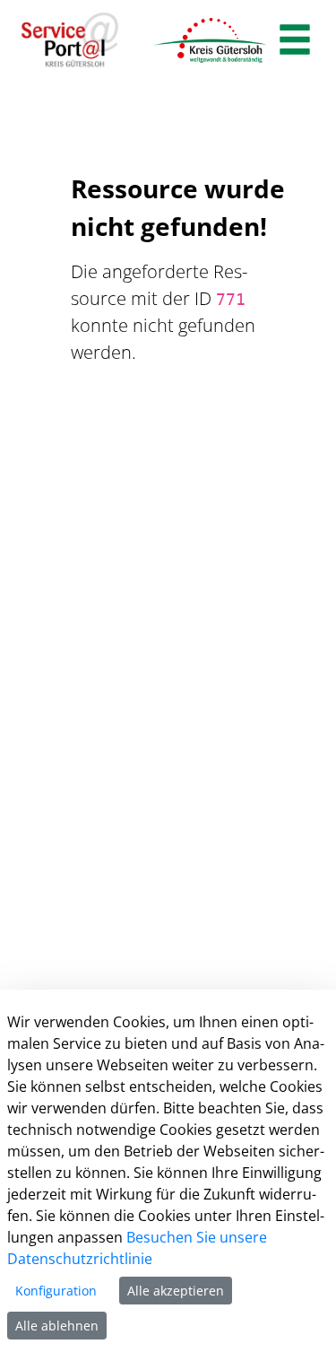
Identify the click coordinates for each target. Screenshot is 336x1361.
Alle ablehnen (57, 1325)
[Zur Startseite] (69, 40)
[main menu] (295, 42)
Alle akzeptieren (175, 1290)
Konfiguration (56, 1290)
